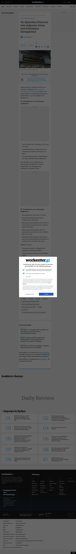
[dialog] (38, 277)
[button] (38, 277)
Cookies (73, 552)
